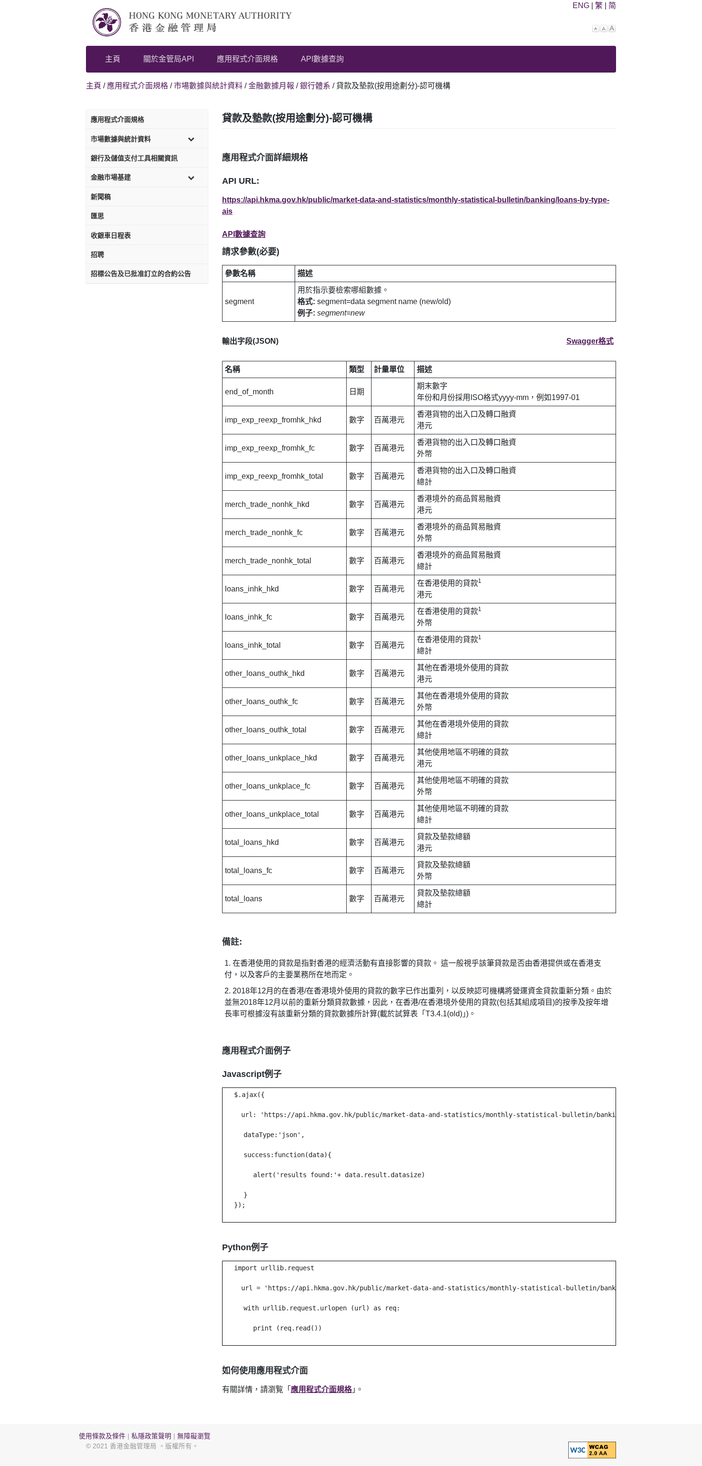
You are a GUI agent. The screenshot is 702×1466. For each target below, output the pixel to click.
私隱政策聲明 (151, 1436)
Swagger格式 (590, 341)
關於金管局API (168, 59)
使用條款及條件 (102, 1436)
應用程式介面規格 (247, 59)
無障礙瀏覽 (194, 1436)
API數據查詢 (322, 59)
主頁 (112, 59)
